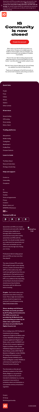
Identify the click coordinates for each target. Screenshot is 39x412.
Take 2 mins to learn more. (10, 303)
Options (5, 103)
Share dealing (7, 122)
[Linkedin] (26, 220)
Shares (5, 100)
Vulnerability (6, 180)
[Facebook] (6, 220)
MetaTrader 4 (6, 144)
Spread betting (7, 116)
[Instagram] (13, 220)
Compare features (8, 150)
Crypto (5, 91)
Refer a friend (7, 125)
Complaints (6, 183)
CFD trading (6, 119)
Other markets (7, 105)
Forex (4, 94)
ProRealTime (6, 147)
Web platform (7, 135)
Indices (5, 97)
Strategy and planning (9, 167)
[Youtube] (19, 220)
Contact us (6, 177)
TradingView (6, 141)
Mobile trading (7, 138)
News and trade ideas (9, 164)
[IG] (4, 14)
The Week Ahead (8, 161)
